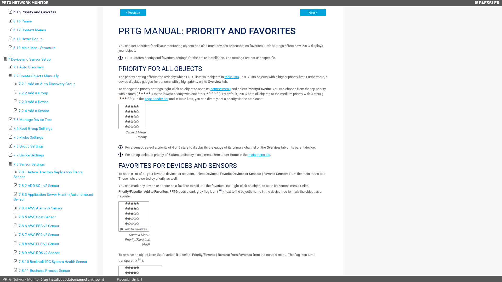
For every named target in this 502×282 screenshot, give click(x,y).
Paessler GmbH (129, 279)
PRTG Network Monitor (21, 279)
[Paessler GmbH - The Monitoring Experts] (487, 3)
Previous (134, 13)
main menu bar (259, 155)
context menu (220, 89)
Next (312, 13)
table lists (232, 77)
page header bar (156, 99)
